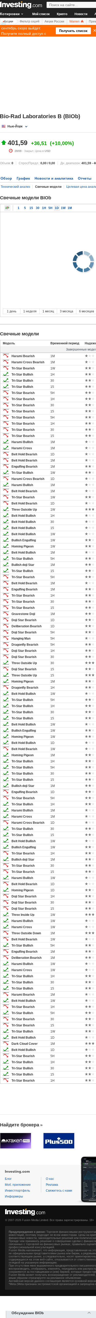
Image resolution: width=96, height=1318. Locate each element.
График (23, 178)
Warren (74, 21)
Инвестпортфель (17, 1190)
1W (63, 208)
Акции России (54, 21)
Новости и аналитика (54, 178)
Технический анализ (15, 187)
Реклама (52, 1185)
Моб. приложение (18, 1185)
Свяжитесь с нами (59, 1190)
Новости (80, 14)
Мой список (41, 14)
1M (70, 208)
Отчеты (84, 178)
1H (44, 208)
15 (31, 208)
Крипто (62, 14)
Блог (8, 1179)
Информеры (14, 1196)
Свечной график (7, 208)
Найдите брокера (19, 1124)
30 (37, 208)
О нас (50, 1179)
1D (57, 208)
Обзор (6, 178)
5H (50, 208)
